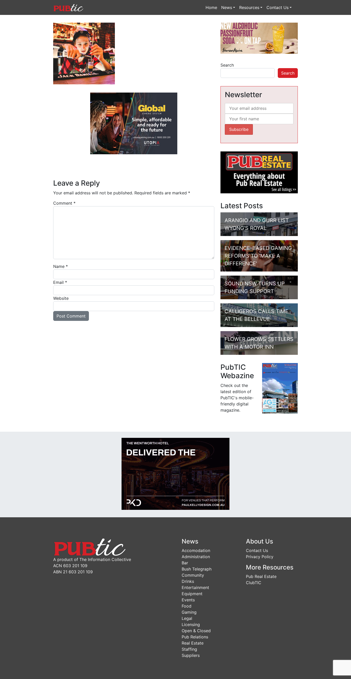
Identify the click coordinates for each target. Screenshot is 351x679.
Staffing (189, 649)
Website (61, 298)
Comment (64, 203)
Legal (187, 618)
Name (60, 266)
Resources (249, 7)
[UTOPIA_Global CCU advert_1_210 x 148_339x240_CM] (133, 122)
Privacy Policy (259, 556)
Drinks (188, 581)
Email (60, 282)
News (226, 7)
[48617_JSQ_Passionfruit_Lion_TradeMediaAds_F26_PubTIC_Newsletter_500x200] (259, 37)
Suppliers (191, 655)
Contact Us (277, 7)
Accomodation (196, 550)
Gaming (189, 612)
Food (186, 606)
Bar (185, 562)
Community (193, 575)
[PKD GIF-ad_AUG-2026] (175, 473)
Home (211, 7)
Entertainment (195, 587)
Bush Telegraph (196, 569)
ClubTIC (253, 582)
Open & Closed (196, 630)
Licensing (191, 624)
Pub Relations (195, 636)
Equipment (192, 593)
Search (227, 65)
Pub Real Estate (261, 576)
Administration (196, 556)
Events (188, 599)
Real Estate (193, 643)
